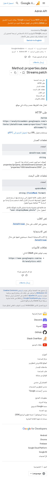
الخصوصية (37, 467)
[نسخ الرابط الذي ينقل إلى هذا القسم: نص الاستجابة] (30, 231)
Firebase (43, 444)
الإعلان (27, 23)
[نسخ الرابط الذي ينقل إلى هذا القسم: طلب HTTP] (32, 112)
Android (43, 435)
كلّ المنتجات (43, 456)
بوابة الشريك (43, 402)
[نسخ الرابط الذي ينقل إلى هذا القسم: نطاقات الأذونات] (29, 247)
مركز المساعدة (42, 359)
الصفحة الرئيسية (42, 48)
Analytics (33, 3)
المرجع (14, 52)
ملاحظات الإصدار (41, 367)
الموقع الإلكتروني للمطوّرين (38, 363)
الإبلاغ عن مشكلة (41, 375)
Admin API (41, 11)
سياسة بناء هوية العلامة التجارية (36, 419)
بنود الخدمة (43, 410)
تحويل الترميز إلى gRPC (17, 132)
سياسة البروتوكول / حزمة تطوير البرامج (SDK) (31, 415)
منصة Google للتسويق (39, 406)
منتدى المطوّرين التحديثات (38, 387)
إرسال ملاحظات (38, 62)
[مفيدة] (29, 57)
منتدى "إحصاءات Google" (38, 391)
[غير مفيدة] (25, 57)
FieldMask (32, 193)
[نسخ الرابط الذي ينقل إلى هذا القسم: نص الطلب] (34, 218)
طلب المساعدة (42, 371)
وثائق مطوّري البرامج (37, 52)
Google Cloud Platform (37, 448)
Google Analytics (17, 48)
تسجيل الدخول (8, 3)
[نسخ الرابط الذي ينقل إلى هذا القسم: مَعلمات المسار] (31, 140)
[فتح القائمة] (43, 3)
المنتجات (30, 48)
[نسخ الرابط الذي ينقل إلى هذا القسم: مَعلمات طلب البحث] (25, 175)
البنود (45, 467)
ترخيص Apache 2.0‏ (35, 296)
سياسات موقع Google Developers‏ (35, 298)
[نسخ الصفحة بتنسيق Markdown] (15, 72)
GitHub (41, 23)
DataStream (19, 224)
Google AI (43, 452)
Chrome (43, 440)
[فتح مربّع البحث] (17, 3)
